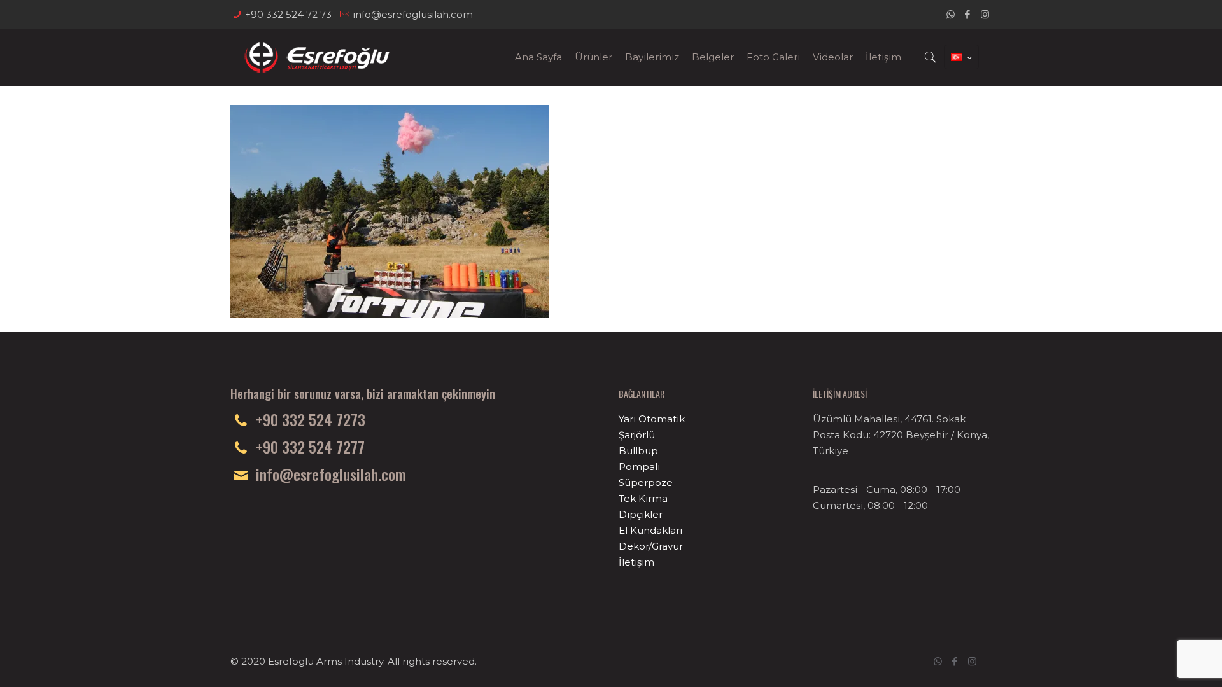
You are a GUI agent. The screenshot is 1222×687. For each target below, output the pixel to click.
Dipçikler (641, 514)
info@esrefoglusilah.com (413, 14)
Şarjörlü (637, 435)
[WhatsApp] (950, 14)
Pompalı (639, 467)
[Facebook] (967, 14)
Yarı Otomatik (652, 419)
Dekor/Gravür (651, 546)
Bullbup (638, 451)
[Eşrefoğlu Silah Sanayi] (316, 57)
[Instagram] (985, 14)
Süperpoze (646, 482)
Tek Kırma (643, 498)
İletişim (636, 562)
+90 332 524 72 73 (288, 14)
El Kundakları (650, 530)
